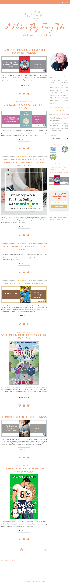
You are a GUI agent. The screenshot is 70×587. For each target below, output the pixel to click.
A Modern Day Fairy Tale (32, 581)
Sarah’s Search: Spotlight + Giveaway (24, 283)
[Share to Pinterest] (28, 94)
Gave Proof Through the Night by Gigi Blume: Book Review (24, 337)
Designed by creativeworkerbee (35, 583)
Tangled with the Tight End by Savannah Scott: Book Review (24, 470)
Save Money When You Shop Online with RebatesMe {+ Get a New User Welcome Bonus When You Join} (24, 162)
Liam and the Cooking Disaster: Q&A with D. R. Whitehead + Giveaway (24, 51)
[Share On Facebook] (24, 94)
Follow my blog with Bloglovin (8, 560)
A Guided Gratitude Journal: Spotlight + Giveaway (24, 106)
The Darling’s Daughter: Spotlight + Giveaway (24, 416)
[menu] (4, 2)
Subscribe (59, 206)
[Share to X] (20, 94)
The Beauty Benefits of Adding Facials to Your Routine (24, 248)
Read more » (24, 85)
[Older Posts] (45, 550)
